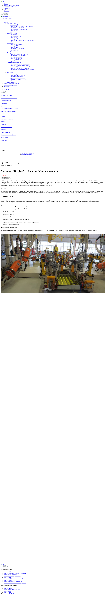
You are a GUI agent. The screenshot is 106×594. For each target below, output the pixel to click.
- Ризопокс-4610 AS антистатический (20, 64)
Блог (5, 9)
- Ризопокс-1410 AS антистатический (20, 68)
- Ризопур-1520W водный (17, 44)
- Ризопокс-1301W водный (17, 27)
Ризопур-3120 (7, 592)
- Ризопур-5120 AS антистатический (19, 65)
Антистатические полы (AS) (14, 62)
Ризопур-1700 (7, 577)
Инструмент (10, 72)
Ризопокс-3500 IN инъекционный (13, 581)
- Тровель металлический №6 (17, 76)
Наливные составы (12, 33)
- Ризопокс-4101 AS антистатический (20, 67)
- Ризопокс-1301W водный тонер (18, 29)
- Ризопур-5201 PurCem (16, 58)
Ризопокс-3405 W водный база (12, 589)
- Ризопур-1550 (14, 46)
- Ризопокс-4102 (14, 37)
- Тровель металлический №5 (17, 75)
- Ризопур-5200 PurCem (16, 57)
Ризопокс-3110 (7, 591)
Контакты (6, 11)
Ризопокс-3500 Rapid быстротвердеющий (15, 573)
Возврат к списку (5, 303)
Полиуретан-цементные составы (15, 53)
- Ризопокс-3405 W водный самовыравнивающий (23, 40)
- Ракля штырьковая (15, 73)
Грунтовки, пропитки (12, 23)
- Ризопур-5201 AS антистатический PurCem (22, 69)
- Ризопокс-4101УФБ (15, 36)
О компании (7, 8)
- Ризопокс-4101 (14, 34)
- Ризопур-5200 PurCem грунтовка (19, 54)
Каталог (6, 4)
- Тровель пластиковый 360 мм (18, 79)
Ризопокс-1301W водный (10, 574)
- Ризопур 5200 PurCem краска (18, 55)
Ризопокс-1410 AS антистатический (13, 578)
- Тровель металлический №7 (17, 78)
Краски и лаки (11, 43)
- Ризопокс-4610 (14, 47)
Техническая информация (10, 6)
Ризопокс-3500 (8, 580)
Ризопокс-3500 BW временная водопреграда (15, 583)
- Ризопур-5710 (14, 50)
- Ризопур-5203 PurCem (16, 60)
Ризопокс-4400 (8, 588)
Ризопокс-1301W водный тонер (12, 576)
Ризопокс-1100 (7, 571)
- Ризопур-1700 (14, 30)
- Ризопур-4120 (14, 39)
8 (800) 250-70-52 (6, 16)
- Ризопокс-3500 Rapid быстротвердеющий (21, 26)
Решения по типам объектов (11, 5)
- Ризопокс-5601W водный (17, 48)
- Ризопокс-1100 (14, 25)
